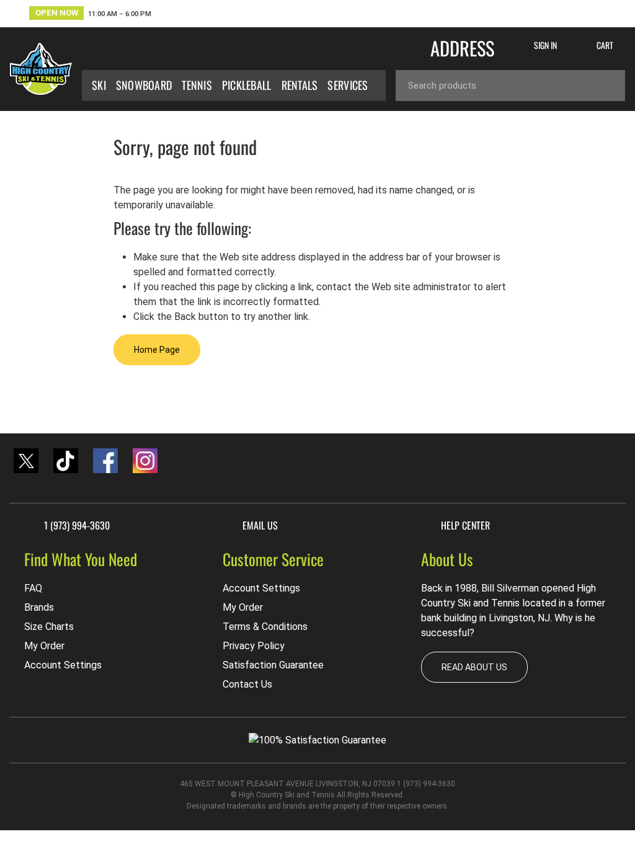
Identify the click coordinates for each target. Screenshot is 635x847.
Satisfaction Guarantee (273, 665)
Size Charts (49, 626)
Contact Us (247, 684)
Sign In (545, 44)
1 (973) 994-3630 (77, 525)
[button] (90, 14)
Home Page (157, 350)
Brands (39, 607)
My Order (44, 646)
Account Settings (63, 665)
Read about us (474, 667)
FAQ (33, 588)
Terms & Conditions (265, 626)
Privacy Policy (254, 646)
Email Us (260, 525)
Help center (465, 525)
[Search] (606, 85)
